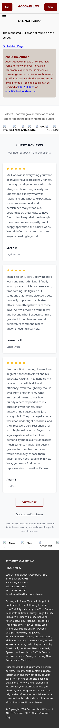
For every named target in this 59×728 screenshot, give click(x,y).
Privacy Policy (13, 567)
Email (51, 7)
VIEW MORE (29, 502)
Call (7, 7)
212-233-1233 (26, 86)
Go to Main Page (13, 46)
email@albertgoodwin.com (20, 91)
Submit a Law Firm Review (29, 514)
